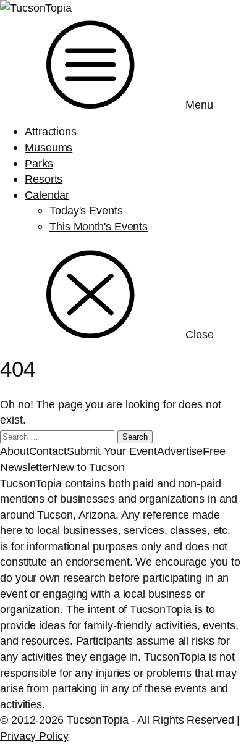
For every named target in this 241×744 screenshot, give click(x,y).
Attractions (51, 131)
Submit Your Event (112, 451)
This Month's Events (98, 226)
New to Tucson (88, 467)
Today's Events (86, 210)
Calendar (47, 194)
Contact (48, 451)
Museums (48, 147)
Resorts (43, 178)
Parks (39, 163)
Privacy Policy (34, 735)
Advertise (180, 451)
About (14, 451)
